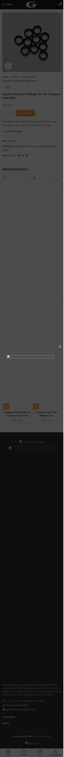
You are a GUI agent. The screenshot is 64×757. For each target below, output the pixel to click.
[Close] (60, 347)
